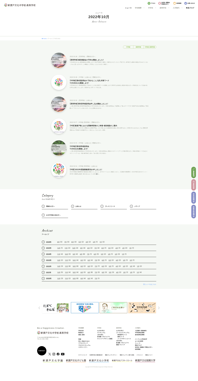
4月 (87, 242)
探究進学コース (122, 335)
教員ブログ (190, 8)
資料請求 (194, 186)
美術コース (120, 337)
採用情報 (178, 3)
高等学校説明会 (194, 211)
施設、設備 (81, 335)
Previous (39, 308)
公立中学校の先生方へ (53, 215)
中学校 (128, 47)
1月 (101, 242)
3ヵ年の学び (120, 331)
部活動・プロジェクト (103, 337)
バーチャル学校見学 (141, 339)
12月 (58, 248)
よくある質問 (139, 341)
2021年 (48, 272)
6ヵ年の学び (101, 331)
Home (45, 38)
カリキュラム (101, 333)
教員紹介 (81, 333)
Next (159, 308)
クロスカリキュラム (84, 345)
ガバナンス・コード (82, 355)
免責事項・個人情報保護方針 (96, 355)
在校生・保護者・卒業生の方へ (165, 3)
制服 (79, 339)
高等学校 (138, 47)
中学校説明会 (194, 197)
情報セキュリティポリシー (111, 355)
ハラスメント (140, 355)
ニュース (128, 8)
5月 (80, 242)
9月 (81, 248)
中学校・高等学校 (150, 47)
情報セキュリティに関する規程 (127, 355)
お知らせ (78, 206)
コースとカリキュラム (122, 333)
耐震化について (148, 355)
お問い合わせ (191, 3)
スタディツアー (83, 347)
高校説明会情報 (139, 335)
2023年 (48, 260)
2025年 (48, 248)
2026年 (48, 242)
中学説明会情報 (139, 333)
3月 (94, 242)
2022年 (48, 266)
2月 (123, 248)
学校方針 (81, 331)
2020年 (48, 278)
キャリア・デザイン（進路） (105, 339)
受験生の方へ (50, 206)
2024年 (48, 254)
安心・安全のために (84, 341)
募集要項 (194, 174)
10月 (73, 248)
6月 (72, 242)
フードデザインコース (124, 339)
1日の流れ (100, 335)
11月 (66, 248)
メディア (137, 206)
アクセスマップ (83, 343)
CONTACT (41, 351)
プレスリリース (110, 206)
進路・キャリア (120, 345)
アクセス (153, 3)
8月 (58, 242)
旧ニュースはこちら (149, 284)
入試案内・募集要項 (140, 331)
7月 (65, 242)
